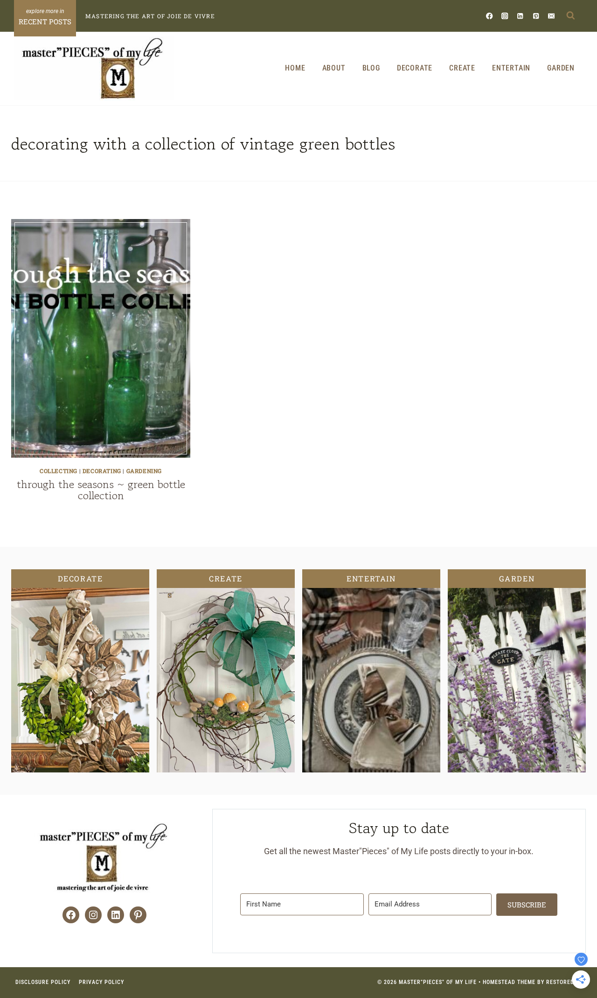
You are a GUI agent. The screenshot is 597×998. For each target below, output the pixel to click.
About (334, 68)
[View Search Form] (570, 16)
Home (295, 68)
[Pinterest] (535, 15)
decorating (102, 470)
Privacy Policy (101, 982)
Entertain (511, 68)
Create (462, 68)
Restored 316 (566, 982)
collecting (58, 470)
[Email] (551, 15)
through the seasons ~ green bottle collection (101, 489)
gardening (144, 470)
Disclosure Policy (42, 982)
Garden (561, 68)
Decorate (414, 68)
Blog (371, 68)
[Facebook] (489, 15)
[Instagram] (505, 15)
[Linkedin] (520, 15)
